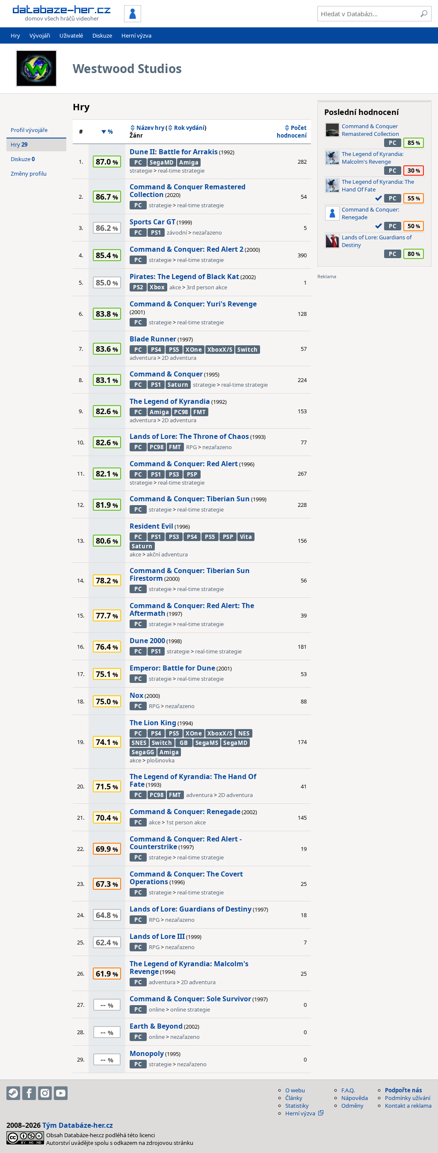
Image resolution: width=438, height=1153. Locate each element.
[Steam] (13, 1093)
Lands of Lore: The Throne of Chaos (189, 436)
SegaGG (143, 752)
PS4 (156, 349)
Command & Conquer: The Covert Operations (186, 877)
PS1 (156, 232)
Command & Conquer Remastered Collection (188, 190)
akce (175, 287)
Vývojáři (40, 35)
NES (244, 733)
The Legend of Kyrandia (170, 401)
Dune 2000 (147, 640)
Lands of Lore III (157, 936)
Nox (136, 695)
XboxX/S (220, 349)
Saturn (178, 384)
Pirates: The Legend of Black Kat (184, 276)
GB (184, 743)
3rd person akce (206, 287)
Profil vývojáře (29, 130)
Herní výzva (136, 35)
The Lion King (153, 722)
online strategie (190, 1009)
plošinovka (161, 760)
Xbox (157, 287)
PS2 (138, 287)
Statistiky (297, 1105)
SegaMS (207, 743)
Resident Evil (151, 526)
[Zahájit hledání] (424, 14)
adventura (143, 358)
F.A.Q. (348, 1090)
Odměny (352, 1105)
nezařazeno (207, 232)
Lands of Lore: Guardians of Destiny (191, 909)
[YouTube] (61, 1093)
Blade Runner (153, 339)
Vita (246, 537)
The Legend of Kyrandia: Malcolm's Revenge (189, 967)
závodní (177, 232)
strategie (141, 170)
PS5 (174, 349)
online (157, 1009)
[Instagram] (45, 1093)
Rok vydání (189, 128)
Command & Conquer (166, 374)
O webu (295, 1090)
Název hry (150, 128)
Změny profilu (29, 173)
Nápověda (354, 1098)
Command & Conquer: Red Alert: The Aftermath (192, 609)
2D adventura (179, 358)
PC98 (181, 412)
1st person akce (186, 822)
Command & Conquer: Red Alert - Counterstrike (186, 842)
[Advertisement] (374, 333)
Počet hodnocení (292, 131)
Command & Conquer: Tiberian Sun (190, 498)
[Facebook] (29, 1093)
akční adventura (167, 554)
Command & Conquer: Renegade (185, 811)
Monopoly (147, 1053)
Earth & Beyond (156, 1026)
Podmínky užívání (407, 1098)
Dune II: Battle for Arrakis (174, 151)
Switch (247, 349)
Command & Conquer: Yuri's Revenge (193, 304)
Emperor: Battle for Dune (172, 668)
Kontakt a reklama (408, 1105)
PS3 (174, 474)
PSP (192, 474)
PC (138, 162)
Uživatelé (71, 35)
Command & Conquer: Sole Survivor (190, 998)
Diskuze (102, 35)
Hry (15, 35)
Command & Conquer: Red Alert (184, 463)
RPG (191, 447)
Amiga (188, 162)
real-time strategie (181, 170)
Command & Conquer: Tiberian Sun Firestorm (190, 574)
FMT (199, 412)
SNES (139, 743)
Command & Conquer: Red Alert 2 (186, 249)
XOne (194, 349)
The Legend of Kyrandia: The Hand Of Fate (193, 780)
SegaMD (162, 162)
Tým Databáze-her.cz (77, 1125)
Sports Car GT (152, 221)
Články (293, 1098)
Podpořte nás (403, 1090)
